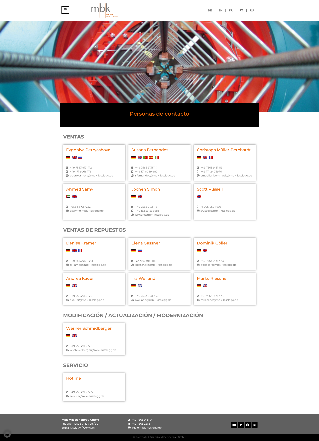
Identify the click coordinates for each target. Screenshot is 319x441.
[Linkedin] (241, 425)
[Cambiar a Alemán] (210, 10)
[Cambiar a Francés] (231, 10)
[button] (7, 433)
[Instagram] (255, 425)
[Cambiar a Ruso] (252, 10)
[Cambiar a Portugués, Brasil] (241, 10)
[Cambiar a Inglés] (220, 10)
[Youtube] (234, 425)
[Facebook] (248, 425)
